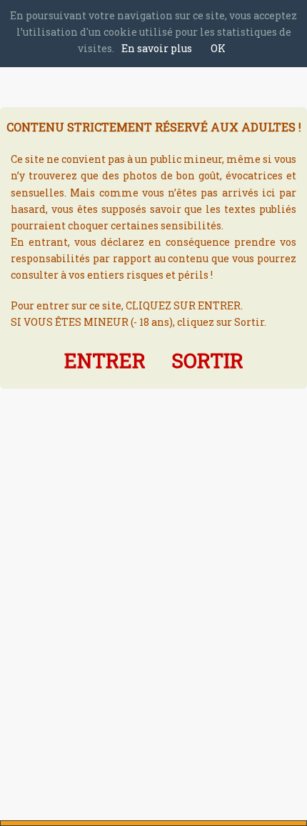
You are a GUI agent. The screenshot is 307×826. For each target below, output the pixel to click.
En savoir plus (156, 48)
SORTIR (207, 360)
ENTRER (105, 360)
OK (218, 48)
